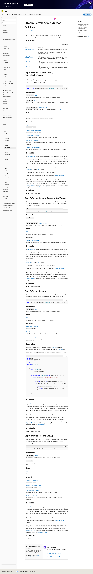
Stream (36, 95)
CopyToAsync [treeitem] (7, 147)
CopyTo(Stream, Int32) (42, 187)
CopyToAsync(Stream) (29, 61)
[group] (47, 88)
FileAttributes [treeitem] (5, 62)
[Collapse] (16, 18)
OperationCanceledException (33, 147)
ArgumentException (31, 185)
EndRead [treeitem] (6, 156)
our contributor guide (32, 556)
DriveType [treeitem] (5, 46)
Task (27, 116)
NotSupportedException (32, 140)
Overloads (80, 22)
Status (38, 169)
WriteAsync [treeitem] (7, 184)
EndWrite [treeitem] (6, 159)
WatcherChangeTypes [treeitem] (7, 210)
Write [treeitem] (6, 182)
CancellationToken (43, 107)
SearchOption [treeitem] (5, 119)
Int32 (35, 100)
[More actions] (67, 19)
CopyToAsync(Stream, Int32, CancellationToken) (84, 25)
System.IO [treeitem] (5, 25)
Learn (26, 18)
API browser (35, 18)
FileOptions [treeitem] (5, 74)
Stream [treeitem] (5, 126)
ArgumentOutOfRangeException (34, 130)
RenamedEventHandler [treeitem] (7, 117)
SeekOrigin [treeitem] (5, 122)
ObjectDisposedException (32, 135)
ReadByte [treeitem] (7, 173)
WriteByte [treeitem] (7, 187)
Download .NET (87, 14)
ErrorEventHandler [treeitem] (6, 55)
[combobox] (9, 20)
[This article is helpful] (88, 36)
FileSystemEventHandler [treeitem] (8, 83)
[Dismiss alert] (90, 3)
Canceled (28, 169)
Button (63, 351)
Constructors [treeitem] (6, 129)
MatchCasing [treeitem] (5, 101)
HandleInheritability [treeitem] (7, 90)
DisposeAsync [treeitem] (7, 154)
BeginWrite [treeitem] (7, 140)
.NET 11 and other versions (33, 193)
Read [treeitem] (6, 168)
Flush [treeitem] (6, 161)
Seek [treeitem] (6, 175)
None (60, 109)
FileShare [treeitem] (4, 76)
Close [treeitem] (6, 143)
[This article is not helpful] (90, 36)
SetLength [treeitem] (7, 177)
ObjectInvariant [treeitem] (8, 166)
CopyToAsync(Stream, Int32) (31, 66)
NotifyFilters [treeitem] (5, 108)
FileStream (54, 347)
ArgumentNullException (32, 125)
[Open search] (86, 11)
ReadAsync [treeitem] (7, 170)
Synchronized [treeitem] (7, 180)
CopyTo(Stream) (41, 280)
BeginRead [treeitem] (7, 138)
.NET (30, 18)
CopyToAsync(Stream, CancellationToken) (82, 28)
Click (49, 351)
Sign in (90, 11)
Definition (80, 21)
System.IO (32, 30)
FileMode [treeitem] (4, 69)
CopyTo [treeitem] (6, 145)
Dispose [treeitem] (6, 152)
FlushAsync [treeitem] (7, 163)
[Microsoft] (2, 11)
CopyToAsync (31, 156)
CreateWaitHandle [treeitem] (8, 150)
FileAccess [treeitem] (5, 60)
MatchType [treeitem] (5, 103)
